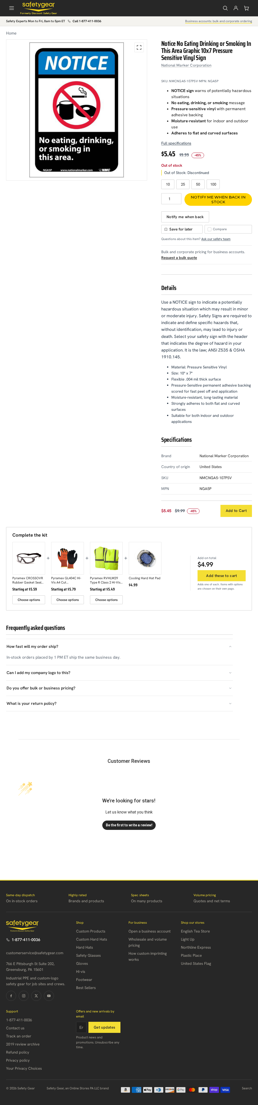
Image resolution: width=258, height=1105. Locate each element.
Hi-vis (80, 971)
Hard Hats (84, 947)
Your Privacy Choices (24, 1068)
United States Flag (196, 963)
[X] (36, 996)
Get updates (104, 1027)
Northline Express (196, 947)
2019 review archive (23, 1044)
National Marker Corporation (186, 65)
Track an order (18, 1036)
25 (183, 184)
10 (168, 184)
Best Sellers (86, 987)
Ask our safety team (216, 239)
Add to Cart (236, 510)
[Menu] (11, 8)
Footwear (84, 979)
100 (213, 184)
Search (247, 1088)
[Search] (225, 8)
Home (11, 33)
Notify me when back (185, 216)
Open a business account (149, 931)
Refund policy (17, 1052)
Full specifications (176, 143)
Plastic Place (191, 955)
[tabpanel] (76, 110)
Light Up (188, 939)
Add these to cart (221, 575)
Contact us (15, 1028)
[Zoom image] (139, 47)
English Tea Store (195, 931)
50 (198, 184)
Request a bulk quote (179, 257)
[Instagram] (24, 996)
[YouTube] (49, 996)
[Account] (235, 8)
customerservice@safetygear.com (34, 952)
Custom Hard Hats (91, 939)
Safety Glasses (88, 955)
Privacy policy (18, 1060)
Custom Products (90, 931)
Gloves (82, 963)
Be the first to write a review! (129, 825)
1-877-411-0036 (26, 939)
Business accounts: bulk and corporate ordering (218, 21)
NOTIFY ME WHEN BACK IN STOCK (218, 199)
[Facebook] (11, 996)
